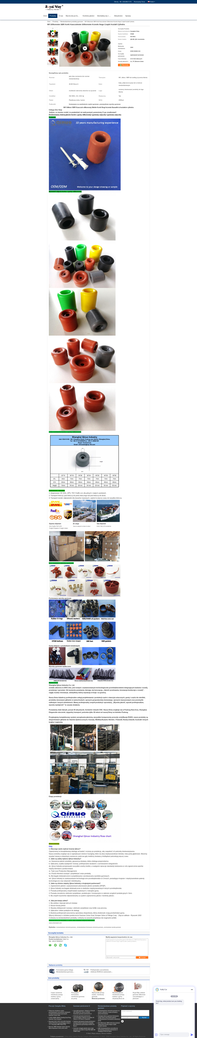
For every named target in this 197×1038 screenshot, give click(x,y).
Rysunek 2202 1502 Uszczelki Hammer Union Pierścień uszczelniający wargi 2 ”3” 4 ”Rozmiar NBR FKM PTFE (60, 1023)
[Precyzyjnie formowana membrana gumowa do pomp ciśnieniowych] (78, 986)
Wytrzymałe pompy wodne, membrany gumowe (98, 994)
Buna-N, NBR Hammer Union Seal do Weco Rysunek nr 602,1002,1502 (59, 1027)
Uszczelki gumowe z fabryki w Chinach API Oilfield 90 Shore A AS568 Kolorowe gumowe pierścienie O (84, 1012)
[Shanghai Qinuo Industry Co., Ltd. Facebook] (122, 1021)
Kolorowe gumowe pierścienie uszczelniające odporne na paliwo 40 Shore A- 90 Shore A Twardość (83, 1017)
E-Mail (88, 1033)
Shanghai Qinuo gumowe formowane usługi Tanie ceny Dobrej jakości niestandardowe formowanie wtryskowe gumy (109, 1018)
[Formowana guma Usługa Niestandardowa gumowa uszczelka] (51, 970)
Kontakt (143, 957)
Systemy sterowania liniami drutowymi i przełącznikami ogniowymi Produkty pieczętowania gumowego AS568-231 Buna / (84, 1024)
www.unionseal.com (55, 923)
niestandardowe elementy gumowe (66, 927)
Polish (152, 2)
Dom (45, 16)
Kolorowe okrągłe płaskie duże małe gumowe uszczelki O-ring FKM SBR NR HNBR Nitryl (84, 1030)
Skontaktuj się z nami (105, 16)
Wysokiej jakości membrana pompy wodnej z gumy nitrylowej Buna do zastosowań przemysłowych (118, 997)
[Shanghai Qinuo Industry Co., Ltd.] (54, 8)
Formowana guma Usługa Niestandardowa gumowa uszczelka (64, 972)
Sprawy (128, 16)
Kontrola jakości (88, 16)
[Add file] (156, 1034)
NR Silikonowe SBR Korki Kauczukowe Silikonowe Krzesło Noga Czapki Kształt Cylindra (109, 1024)
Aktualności (118, 16)
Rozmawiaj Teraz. (139, 2)
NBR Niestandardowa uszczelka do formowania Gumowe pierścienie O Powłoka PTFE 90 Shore (108, 1030)
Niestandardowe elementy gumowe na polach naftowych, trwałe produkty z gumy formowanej (109, 1012)
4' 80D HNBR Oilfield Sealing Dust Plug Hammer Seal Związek (60, 1018)
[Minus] (192, 989)
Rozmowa (125, 65)
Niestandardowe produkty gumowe (71, 21)
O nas (61, 16)
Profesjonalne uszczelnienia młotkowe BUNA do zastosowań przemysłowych (100, 972)
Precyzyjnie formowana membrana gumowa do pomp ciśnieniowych (77, 996)
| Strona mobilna (106, 1033)
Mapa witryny (96, 1033)
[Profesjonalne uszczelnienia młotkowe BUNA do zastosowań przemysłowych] (86, 970)
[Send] (192, 1034)
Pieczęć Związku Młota (57, 1006)
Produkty (53, 16)
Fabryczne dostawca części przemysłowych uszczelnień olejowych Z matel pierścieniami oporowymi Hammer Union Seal (59, 1013)
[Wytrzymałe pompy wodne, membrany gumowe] (98, 986)
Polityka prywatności (57, 1036)
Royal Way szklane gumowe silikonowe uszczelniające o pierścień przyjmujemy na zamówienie (139, 997)
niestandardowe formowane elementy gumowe (90, 927)
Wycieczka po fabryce (73, 16)
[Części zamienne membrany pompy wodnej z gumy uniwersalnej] (57, 986)
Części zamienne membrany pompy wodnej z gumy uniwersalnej (57, 995)
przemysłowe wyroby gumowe (112, 927)
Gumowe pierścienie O (81, 1006)
